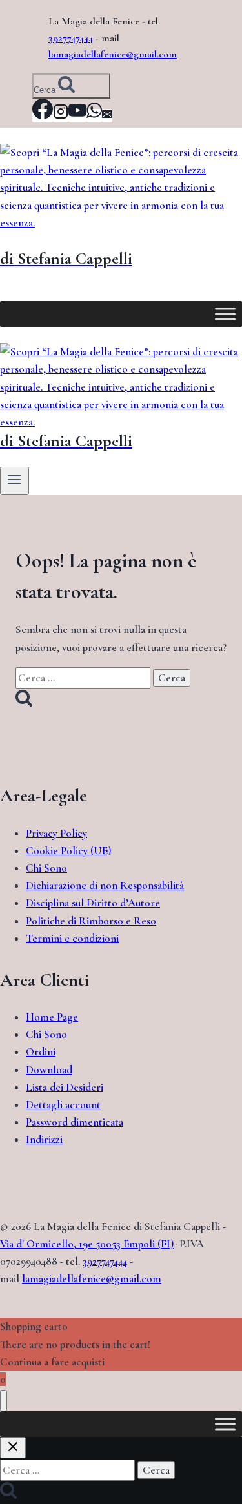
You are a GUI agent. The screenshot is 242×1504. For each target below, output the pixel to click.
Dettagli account (63, 1104)
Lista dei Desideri (64, 1087)
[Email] (107, 115)
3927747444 (70, 38)
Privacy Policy (56, 833)
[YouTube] (77, 115)
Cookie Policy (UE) (68, 850)
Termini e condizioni (72, 938)
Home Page (52, 1017)
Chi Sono (46, 868)
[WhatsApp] (94, 115)
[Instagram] (60, 115)
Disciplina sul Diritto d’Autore (93, 903)
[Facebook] (42, 115)
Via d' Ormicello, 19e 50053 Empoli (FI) (87, 1244)
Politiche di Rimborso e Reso (91, 921)
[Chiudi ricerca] (13, 1447)
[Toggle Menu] (225, 314)
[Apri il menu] (14, 481)
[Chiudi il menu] (3, 1400)
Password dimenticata (74, 1122)
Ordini (40, 1052)
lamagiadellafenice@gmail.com (112, 54)
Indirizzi (44, 1139)
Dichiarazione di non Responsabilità (105, 885)
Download (49, 1070)
